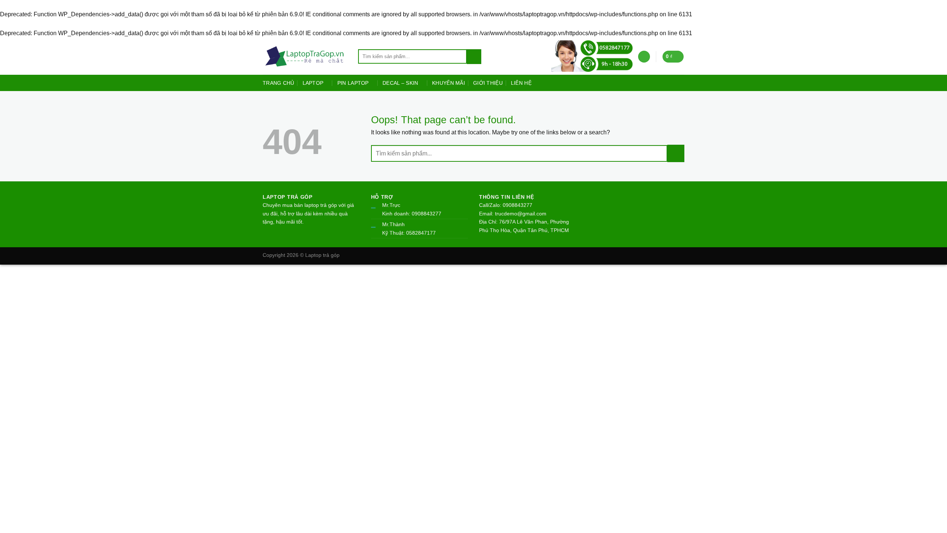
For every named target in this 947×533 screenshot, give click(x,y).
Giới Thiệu (488, 83)
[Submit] (474, 56)
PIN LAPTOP (353, 83)
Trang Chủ (278, 83)
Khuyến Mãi (448, 83)
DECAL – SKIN (400, 83)
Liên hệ (521, 83)
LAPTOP (313, 83)
